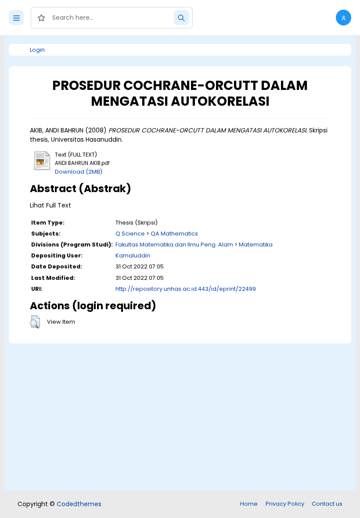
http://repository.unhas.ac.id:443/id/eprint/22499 (185, 289)
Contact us (327, 503)
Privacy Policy (285, 503)
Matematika (256, 244)
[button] (343, 17)
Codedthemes (79, 504)
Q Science (130, 233)
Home (249, 503)
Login (37, 50)
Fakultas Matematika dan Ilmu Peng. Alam (174, 244)
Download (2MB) (78, 171)
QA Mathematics (174, 233)
